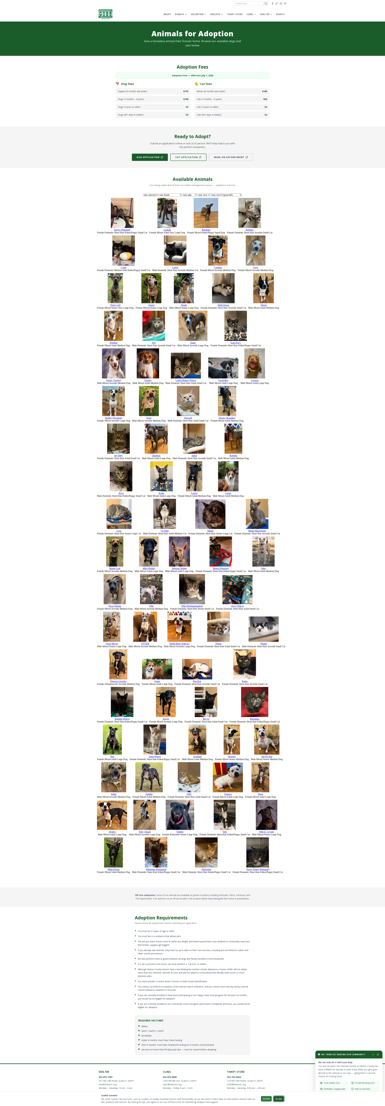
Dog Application (148, 157)
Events (280, 14)
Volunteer (197, 14)
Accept (278, 1098)
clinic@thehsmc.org (172, 1084)
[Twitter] (277, 3)
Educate (215, 14)
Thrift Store (235, 14)
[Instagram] (281, 3)
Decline (266, 1098)
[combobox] (248, 3)
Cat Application (186, 157)
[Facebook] (272, 3)
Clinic (249, 14)
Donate (179, 14)
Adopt (167, 14)
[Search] (265, 3)
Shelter (264, 14)
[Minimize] (373, 1054)
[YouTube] (285, 3)
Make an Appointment (229, 157)
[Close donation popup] (378, 1054)
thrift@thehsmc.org (236, 1084)
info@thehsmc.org (108, 1084)
